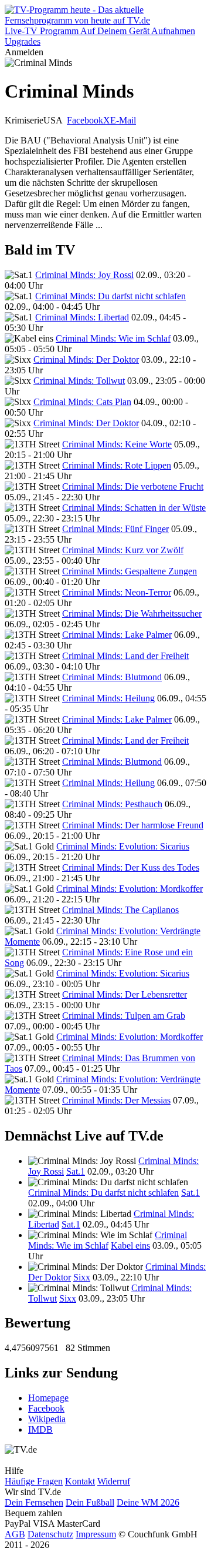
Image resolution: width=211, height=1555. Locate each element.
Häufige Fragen (34, 1481)
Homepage (48, 1398)
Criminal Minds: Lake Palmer (117, 635)
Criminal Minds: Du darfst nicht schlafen (110, 296)
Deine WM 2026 (148, 1502)
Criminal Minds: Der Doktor (86, 359)
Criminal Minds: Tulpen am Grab (123, 1016)
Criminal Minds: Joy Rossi (84, 275)
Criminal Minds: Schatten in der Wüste (134, 508)
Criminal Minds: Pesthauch (112, 804)
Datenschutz (50, 1534)
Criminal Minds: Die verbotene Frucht (132, 486)
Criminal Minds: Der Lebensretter (124, 994)
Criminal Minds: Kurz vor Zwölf (122, 550)
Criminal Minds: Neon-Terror (116, 592)
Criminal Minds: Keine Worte (117, 444)
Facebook (85, 120)
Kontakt (80, 1481)
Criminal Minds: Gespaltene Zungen (129, 571)
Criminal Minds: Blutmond (112, 677)
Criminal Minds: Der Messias (116, 1100)
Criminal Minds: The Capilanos (120, 910)
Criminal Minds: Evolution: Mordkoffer (129, 889)
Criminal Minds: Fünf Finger (115, 529)
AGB (15, 1534)
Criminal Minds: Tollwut (79, 381)
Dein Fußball (90, 1502)
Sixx (81, 1277)
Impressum (96, 1534)
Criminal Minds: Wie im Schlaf (113, 338)
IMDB (40, 1429)
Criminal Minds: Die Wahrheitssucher (132, 613)
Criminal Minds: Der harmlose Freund (132, 825)
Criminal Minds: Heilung (108, 698)
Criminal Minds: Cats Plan (82, 402)
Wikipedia (47, 1419)
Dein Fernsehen (34, 1502)
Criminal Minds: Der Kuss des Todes (130, 867)
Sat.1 (75, 1171)
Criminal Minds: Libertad (82, 317)
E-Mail (123, 120)
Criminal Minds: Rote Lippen (116, 465)
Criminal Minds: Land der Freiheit (125, 656)
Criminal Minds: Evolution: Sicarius (122, 846)
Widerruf (113, 1481)
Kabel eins (130, 1245)
